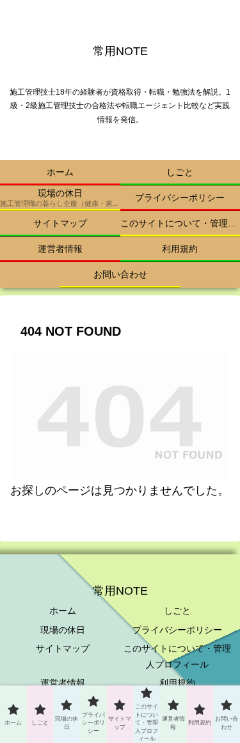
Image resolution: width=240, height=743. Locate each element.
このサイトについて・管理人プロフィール (177, 656)
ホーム (62, 611)
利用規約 (177, 683)
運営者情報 (62, 683)
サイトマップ (63, 648)
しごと (177, 611)
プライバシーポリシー (177, 630)
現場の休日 (62, 630)
